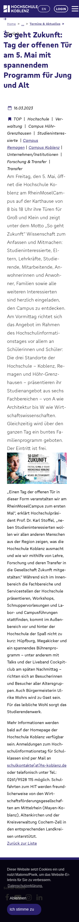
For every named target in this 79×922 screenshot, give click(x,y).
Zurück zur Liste (22, 843)
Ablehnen (18, 898)
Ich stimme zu (22, 909)
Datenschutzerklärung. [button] (25, 886)
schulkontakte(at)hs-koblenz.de (36, 765)
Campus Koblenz (44, 147)
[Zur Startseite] (21, 8)
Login (61, 9)
